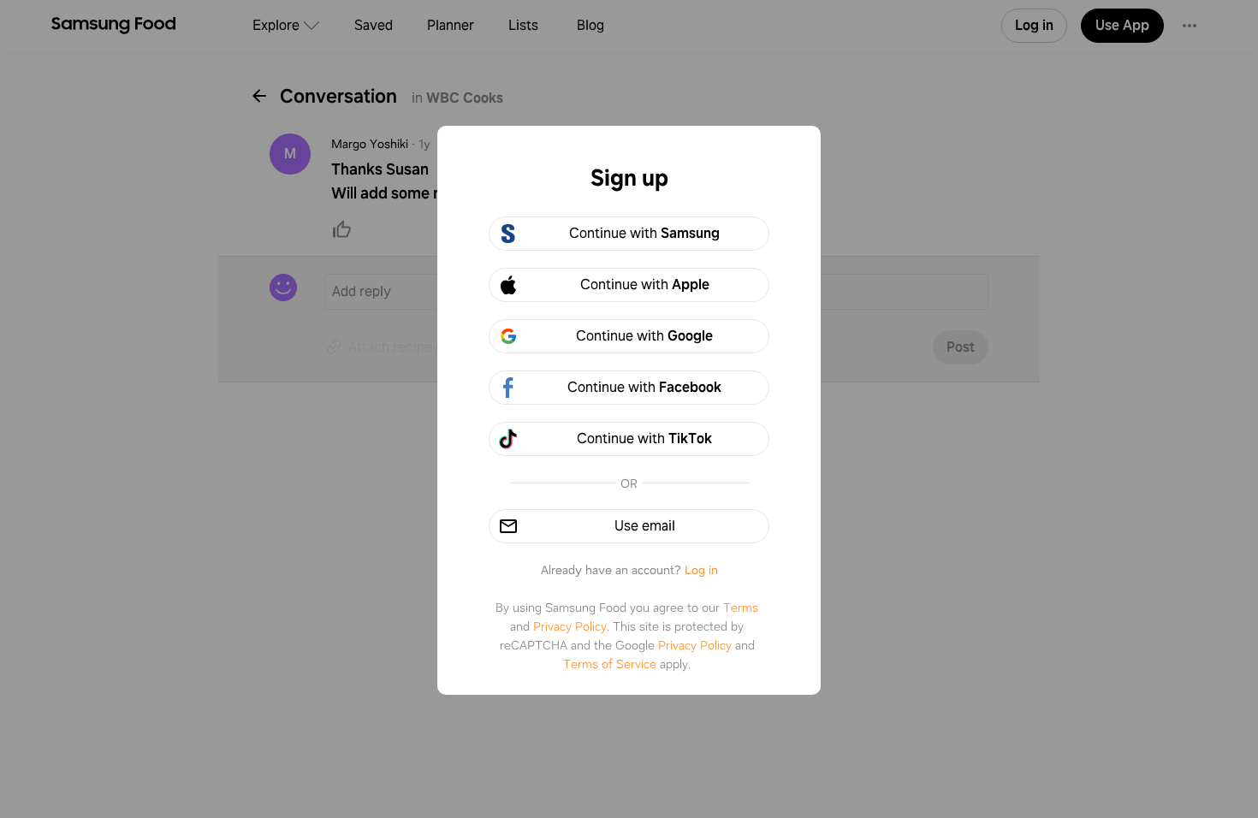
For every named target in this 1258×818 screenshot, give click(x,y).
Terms (740, 607)
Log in (701, 570)
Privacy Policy (570, 626)
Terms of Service (609, 664)
